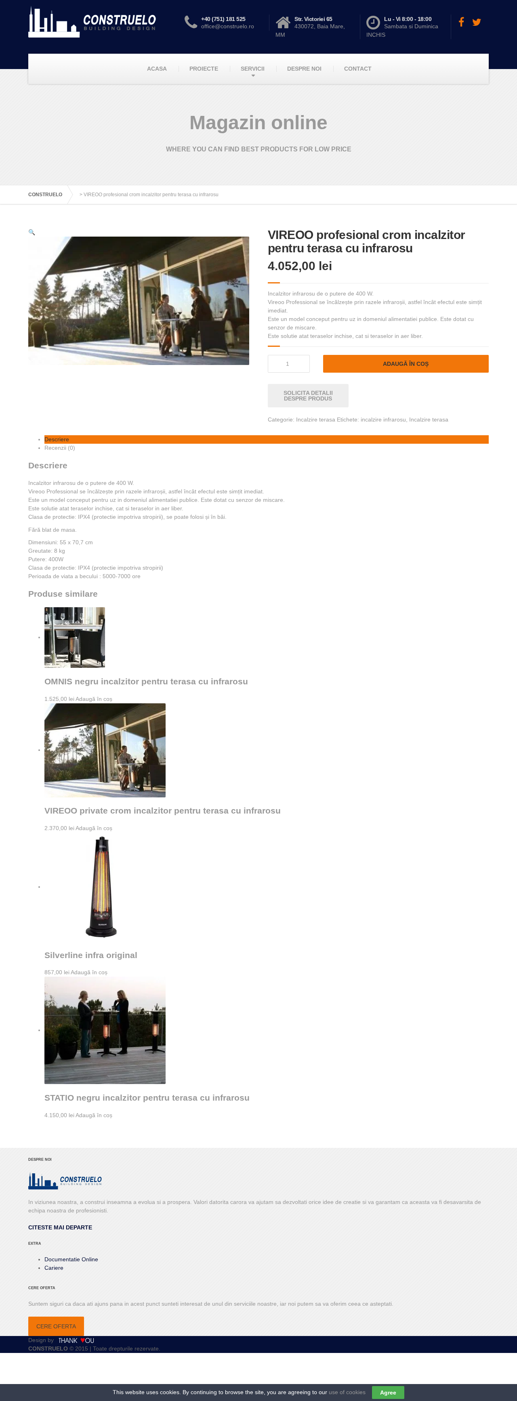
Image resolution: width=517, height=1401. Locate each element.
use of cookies (347, 1392)
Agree (388, 1392)
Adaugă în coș (406, 364)
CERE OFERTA (56, 1326)
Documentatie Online (71, 1259)
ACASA (157, 68)
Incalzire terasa (315, 419)
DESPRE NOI (304, 68)
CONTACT (358, 68)
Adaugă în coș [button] (94, 699)
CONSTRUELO (45, 194)
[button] (31, 232)
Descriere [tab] (56, 439)
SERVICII (253, 68)
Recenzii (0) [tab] (59, 448)
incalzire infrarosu (383, 419)
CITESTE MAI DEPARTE (60, 1227)
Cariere (53, 1268)
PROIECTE (203, 68)
